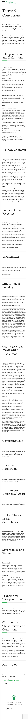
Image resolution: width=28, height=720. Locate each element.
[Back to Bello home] (14, 697)
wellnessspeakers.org (7, 134)
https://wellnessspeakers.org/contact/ (12, 680)
